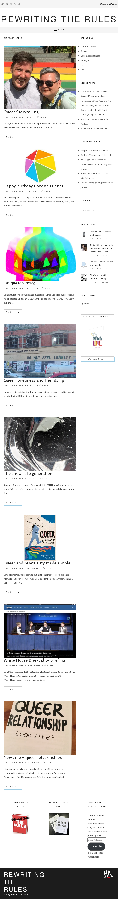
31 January (32, 191)
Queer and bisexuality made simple (37, 563)
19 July (30, 117)
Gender (84, 51)
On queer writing (20, 283)
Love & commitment (90, 55)
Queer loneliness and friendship (34, 380)
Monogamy (86, 60)
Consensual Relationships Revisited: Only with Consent (96, 164)
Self (82, 65)
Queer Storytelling (21, 111)
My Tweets (86, 303)
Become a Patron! (109, 3)
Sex (82, 69)
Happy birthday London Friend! (33, 185)
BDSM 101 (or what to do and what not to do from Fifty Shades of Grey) (101, 248)
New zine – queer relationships (33, 757)
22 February (33, 568)
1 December (32, 288)
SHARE (43, 117)
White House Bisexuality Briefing (34, 660)
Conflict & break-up (90, 46)
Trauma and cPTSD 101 (100, 155)
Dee (82, 182)
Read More (13, 137)
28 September (34, 665)
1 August (31, 386)
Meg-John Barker (15, 117)
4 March (31, 479)
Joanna (84, 173)
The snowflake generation (28, 473)
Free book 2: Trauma (100, 150)
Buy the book (97, 358)
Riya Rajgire (86, 159)
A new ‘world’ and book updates (95, 128)
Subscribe (96, 846)
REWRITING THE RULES (59, 18)
